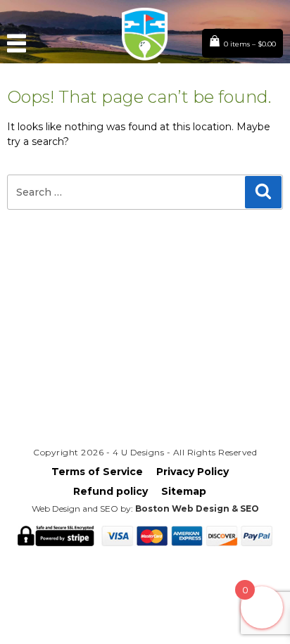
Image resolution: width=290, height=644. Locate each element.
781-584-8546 (145, 393)
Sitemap (183, 491)
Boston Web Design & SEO (197, 508)
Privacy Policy (192, 471)
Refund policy (110, 491)
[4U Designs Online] (145, 76)
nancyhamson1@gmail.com (145, 367)
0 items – (250, 44)
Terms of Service (97, 471)
